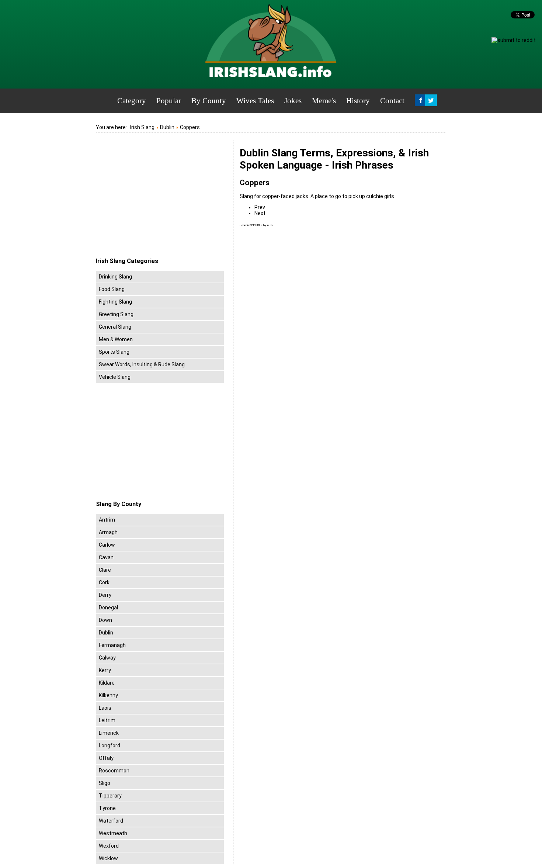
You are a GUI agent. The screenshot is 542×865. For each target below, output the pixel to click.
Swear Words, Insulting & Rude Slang (142, 364)
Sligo (104, 783)
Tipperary (110, 796)
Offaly (106, 758)
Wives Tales (255, 100)
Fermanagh (112, 645)
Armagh (108, 532)
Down (105, 620)
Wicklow (108, 858)
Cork (104, 582)
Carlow (107, 545)
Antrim (107, 520)
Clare (105, 570)
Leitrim (107, 720)
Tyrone (107, 808)
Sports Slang (114, 352)
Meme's (324, 100)
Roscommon (114, 771)
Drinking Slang (115, 277)
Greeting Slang (116, 314)
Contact (392, 100)
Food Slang (112, 289)
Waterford (111, 821)
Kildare (107, 683)
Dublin (106, 633)
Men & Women (116, 339)
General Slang (115, 327)
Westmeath (113, 833)
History (358, 100)
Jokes (293, 100)
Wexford (109, 846)
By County (208, 100)
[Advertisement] (158, 198)
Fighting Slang (115, 302)
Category (131, 100)
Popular (168, 100)
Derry (105, 595)
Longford (109, 745)
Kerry (105, 670)
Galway (107, 658)
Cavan (106, 557)
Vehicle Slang (115, 377)
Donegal (108, 607)
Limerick (109, 733)
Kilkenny (108, 695)
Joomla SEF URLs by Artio (256, 225)
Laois (105, 708)
